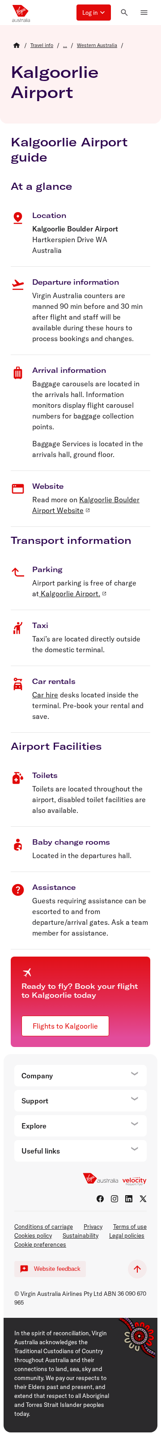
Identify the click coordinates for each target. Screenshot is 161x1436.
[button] (93, 12)
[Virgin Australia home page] (21, 12)
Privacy (93, 1226)
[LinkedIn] (128, 1198)
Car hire (45, 694)
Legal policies (126, 1235)
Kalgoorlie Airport (54, 82)
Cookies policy (33, 1235)
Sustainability (80, 1235)
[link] (42, 45)
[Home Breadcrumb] (16, 45)
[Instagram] (114, 1198)
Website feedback (57, 1268)
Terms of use (130, 1226)
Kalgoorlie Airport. (69, 593)
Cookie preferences (40, 1244)
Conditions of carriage (43, 1226)
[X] (143, 1198)
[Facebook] (100, 1198)
